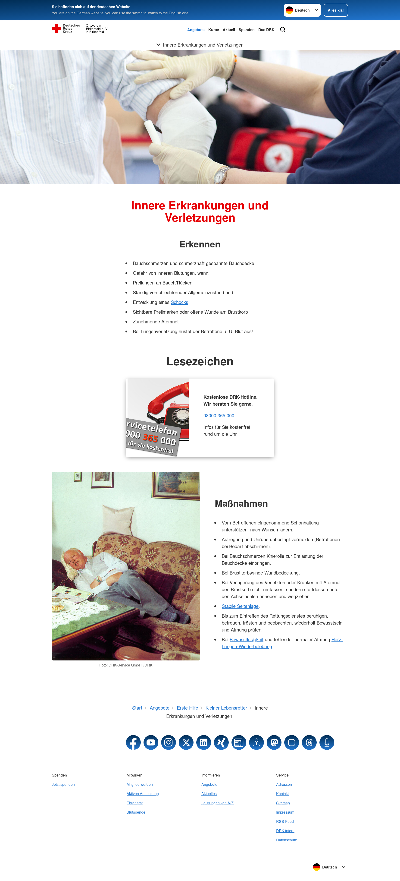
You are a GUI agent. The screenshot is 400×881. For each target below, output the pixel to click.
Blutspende (136, 812)
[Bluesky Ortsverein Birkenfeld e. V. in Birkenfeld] (291, 742)
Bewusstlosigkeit (246, 639)
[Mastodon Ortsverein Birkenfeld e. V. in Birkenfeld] (274, 742)
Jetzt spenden (63, 784)
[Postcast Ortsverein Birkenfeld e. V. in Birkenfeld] (326, 742)
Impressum (285, 812)
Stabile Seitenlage (240, 606)
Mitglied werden (140, 784)
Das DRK (266, 29)
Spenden (247, 29)
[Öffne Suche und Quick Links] (283, 29)
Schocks (179, 302)
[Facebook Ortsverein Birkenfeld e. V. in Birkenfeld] (133, 742)
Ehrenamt (135, 802)
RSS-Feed (285, 821)
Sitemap (283, 802)
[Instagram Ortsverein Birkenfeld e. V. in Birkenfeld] (168, 742)
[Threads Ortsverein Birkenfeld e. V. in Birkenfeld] (309, 742)
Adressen (284, 784)
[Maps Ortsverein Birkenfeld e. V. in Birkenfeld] (256, 742)
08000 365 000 (218, 415)
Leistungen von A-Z (217, 802)
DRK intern (285, 830)
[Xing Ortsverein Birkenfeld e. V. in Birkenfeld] (221, 742)
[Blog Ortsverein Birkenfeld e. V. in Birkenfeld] (238, 742)
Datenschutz (286, 840)
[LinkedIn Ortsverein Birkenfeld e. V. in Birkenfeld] (203, 742)
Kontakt (282, 793)
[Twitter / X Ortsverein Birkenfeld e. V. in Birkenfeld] (186, 742)
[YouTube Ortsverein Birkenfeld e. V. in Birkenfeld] (151, 742)
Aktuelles (209, 793)
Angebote (196, 29)
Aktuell (229, 29)
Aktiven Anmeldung (143, 793)
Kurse (213, 29)
